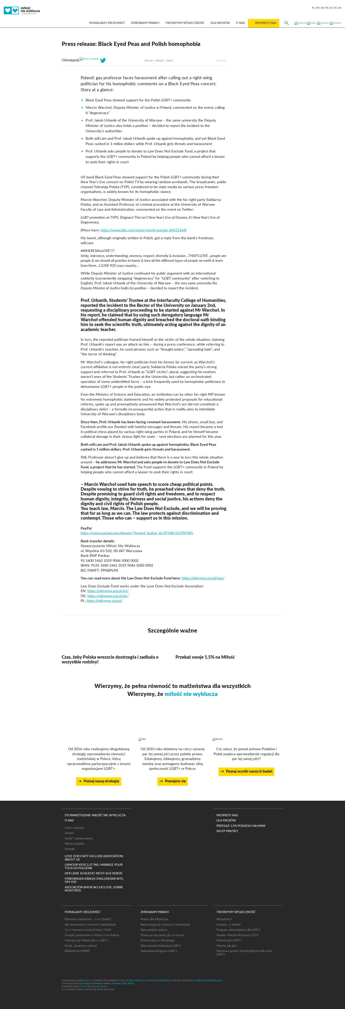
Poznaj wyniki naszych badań (249, 771)
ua (339, 8)
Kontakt (70, 849)
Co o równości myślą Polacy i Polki (88, 929)
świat (170, 61)
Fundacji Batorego (123, 983)
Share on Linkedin (91, 59)
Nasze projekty (74, 843)
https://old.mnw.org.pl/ (104, 601)
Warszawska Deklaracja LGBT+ (161, 945)
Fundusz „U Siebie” (228, 924)
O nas (240, 23)
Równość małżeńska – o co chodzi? (88, 919)
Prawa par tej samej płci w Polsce (162, 935)
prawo (160, 61)
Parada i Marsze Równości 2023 (237, 935)
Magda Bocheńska (159, 980)
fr (326, 8)
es (335, 8)
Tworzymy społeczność (184, 23)
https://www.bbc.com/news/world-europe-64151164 (143, 230)
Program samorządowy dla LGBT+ (238, 929)
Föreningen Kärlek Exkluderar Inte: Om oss (94, 880)
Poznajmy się (175, 781)
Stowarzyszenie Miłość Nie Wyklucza (95, 815)
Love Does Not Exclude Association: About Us (94, 858)
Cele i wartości (74, 827)
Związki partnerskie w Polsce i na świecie (92, 935)
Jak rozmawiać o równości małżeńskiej (90, 924)
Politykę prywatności (93, 986)
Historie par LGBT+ (229, 940)
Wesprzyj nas (265, 23)
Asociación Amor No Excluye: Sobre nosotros (94, 889)
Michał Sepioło (134, 980)
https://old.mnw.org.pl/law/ (203, 578)
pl (313, 8)
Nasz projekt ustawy (154, 929)
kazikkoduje (83, 980)
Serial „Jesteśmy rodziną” (81, 945)
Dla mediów (220, 23)
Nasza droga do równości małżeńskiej (165, 924)
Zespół (69, 833)
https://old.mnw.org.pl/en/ (108, 591)
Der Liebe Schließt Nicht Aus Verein (93, 873)
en (317, 8)
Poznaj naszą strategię (101, 781)
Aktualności (224, 919)
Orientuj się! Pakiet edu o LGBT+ (86, 940)
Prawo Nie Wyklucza (154, 919)
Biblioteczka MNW (77, 951)
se (331, 8)
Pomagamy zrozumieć (107, 23)
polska (149, 61)
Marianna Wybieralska (208, 980)
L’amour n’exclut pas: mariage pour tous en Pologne (94, 866)
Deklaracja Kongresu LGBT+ (159, 951)
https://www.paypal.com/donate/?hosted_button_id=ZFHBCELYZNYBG (137, 533)
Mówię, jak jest (226, 945)
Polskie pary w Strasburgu (157, 940)
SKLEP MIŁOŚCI (227, 831)
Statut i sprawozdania (78, 838)
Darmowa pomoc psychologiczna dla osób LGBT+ (244, 953)
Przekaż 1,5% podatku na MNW (241, 825)
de (322, 8)
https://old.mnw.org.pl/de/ (108, 596)
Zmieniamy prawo (145, 23)
